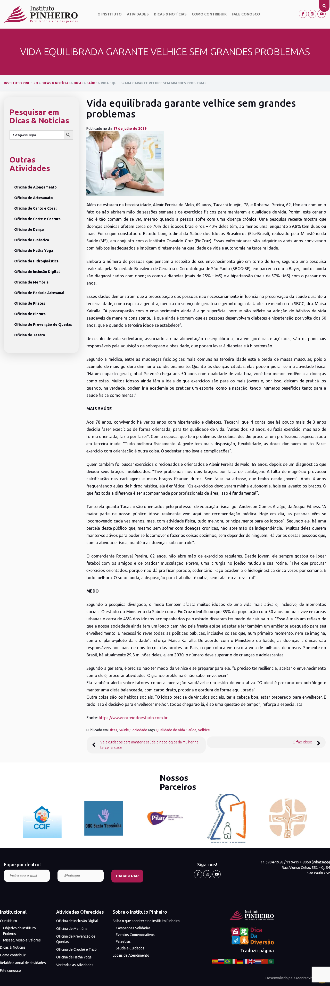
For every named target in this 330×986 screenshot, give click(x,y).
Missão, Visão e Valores (22, 940)
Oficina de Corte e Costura (37, 219)
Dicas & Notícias (170, 14)
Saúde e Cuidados (130, 948)
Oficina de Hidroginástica (36, 261)
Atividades (138, 14)
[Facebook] (303, 14)
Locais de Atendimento (131, 955)
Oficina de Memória (31, 282)
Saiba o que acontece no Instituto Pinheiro (146, 921)
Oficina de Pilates (29, 303)
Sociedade (138, 730)
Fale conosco (246, 14)
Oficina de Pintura (30, 314)
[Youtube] (321, 14)
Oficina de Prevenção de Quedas (43, 324)
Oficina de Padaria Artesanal (39, 293)
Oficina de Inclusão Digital (37, 272)
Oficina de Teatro (29, 335)
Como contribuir (209, 14)
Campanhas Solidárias (133, 928)
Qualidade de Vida (170, 730)
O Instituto (109, 14)
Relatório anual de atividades (23, 963)
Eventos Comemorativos (135, 935)
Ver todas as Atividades (74, 965)
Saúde (124, 730)
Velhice (204, 730)
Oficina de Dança (29, 229)
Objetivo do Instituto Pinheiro (19, 931)
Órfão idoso (302, 742)
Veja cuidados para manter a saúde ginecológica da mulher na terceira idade (149, 745)
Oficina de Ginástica (31, 240)
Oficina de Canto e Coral (35, 208)
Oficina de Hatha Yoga (33, 250)
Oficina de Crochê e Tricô (76, 949)
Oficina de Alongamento (35, 187)
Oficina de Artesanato (33, 198)
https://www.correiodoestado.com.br (133, 717)
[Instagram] (312, 14)
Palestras (123, 941)
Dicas (113, 730)
